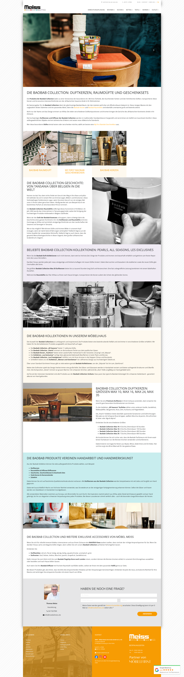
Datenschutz (29, 651)
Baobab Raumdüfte (95, 107)
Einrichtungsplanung (96, 10)
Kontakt (144, 2)
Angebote (63, 642)
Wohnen (28, 640)
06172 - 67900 (128, 2)
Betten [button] (128, 10)
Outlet (62, 649)
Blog (138, 2)
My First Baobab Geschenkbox (105, 124)
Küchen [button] (120, 10)
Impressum (29, 649)
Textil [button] (137, 10)
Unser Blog (63, 647)
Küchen (28, 642)
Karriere (28, 647)
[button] (30, 50)
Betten (28, 644)
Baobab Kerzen (79, 107)
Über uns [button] (152, 2)
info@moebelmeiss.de (96, 608)
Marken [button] (145, 10)
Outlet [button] (154, 10)
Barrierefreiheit (30, 656)
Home (62, 640)
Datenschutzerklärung (114, 605)
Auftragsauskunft (65, 644)
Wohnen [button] (110, 10)
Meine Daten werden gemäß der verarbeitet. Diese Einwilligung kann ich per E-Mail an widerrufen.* (118, 606)
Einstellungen (30, 654)
